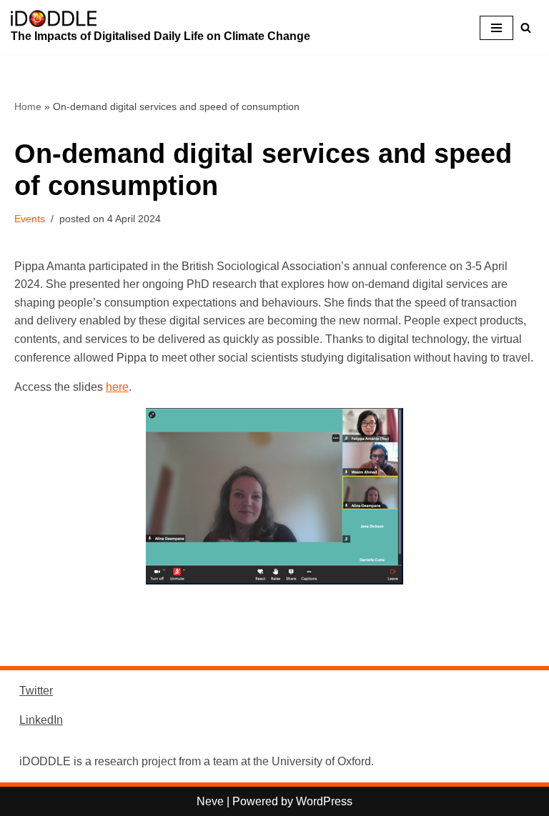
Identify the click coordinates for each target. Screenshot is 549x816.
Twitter (36, 691)
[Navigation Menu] (496, 28)
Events (29, 218)
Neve (210, 801)
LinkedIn (41, 720)
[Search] (525, 27)
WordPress (324, 801)
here (117, 387)
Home (27, 106)
